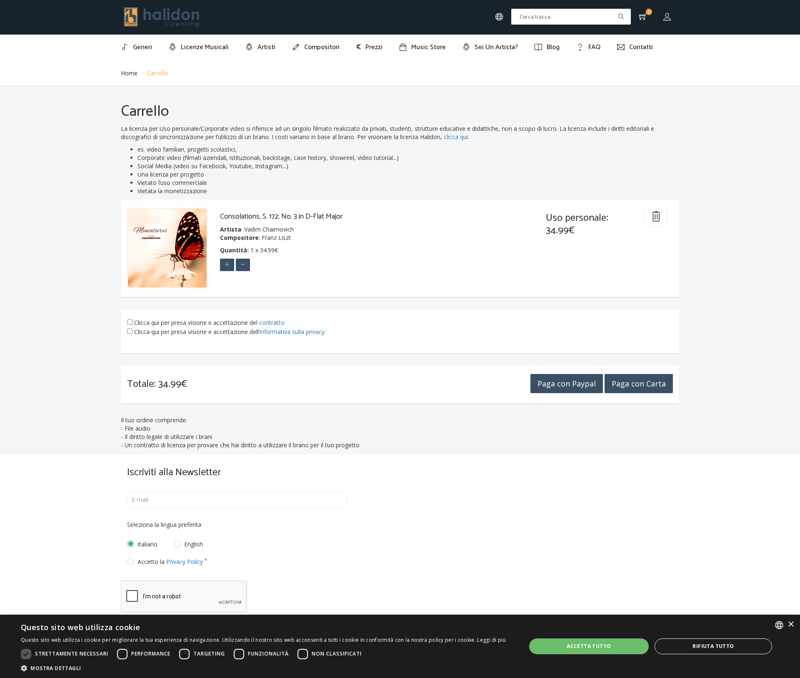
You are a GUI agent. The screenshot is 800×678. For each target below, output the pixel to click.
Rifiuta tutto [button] (713, 646)
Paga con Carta (639, 384)
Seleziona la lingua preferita (164, 524)
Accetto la (172, 562)
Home (129, 73)
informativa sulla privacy (292, 332)
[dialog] (400, 646)
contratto (272, 323)
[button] (263, 668)
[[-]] (243, 265)
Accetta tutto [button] (589, 646)
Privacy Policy (184, 562)
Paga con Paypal (567, 384)
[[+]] (227, 265)
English (193, 544)
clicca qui (456, 137)
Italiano (148, 544)
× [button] (791, 624)
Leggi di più (491, 639)
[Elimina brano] (656, 217)
